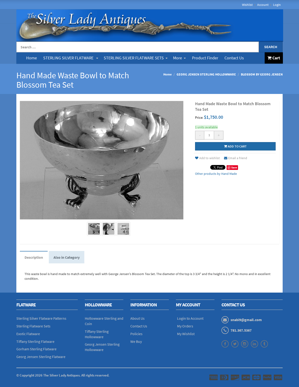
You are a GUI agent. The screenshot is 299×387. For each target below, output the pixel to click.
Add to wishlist (209, 158)
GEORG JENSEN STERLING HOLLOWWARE (206, 74)
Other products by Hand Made (216, 174)
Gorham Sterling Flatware (36, 349)
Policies (136, 333)
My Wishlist (186, 333)
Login (277, 5)
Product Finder (205, 58)
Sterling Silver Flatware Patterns (41, 318)
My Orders (185, 326)
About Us (137, 318)
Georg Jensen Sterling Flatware (40, 356)
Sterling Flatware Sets (33, 326)
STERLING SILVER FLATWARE (68, 58)
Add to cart (237, 146)
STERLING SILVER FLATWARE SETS (134, 58)
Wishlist (247, 5)
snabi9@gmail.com (246, 319)
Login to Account (190, 318)
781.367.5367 (241, 330)
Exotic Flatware (28, 333)
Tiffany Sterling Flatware (35, 341)
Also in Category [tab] (66, 257)
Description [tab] (34, 257)
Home (31, 58)
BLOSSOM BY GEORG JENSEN (262, 74)
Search (270, 46)
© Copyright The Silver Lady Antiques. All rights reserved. (62, 375)
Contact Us (234, 58)
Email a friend (237, 158)
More (177, 58)
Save (234, 167)
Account (263, 5)
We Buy (136, 341)
